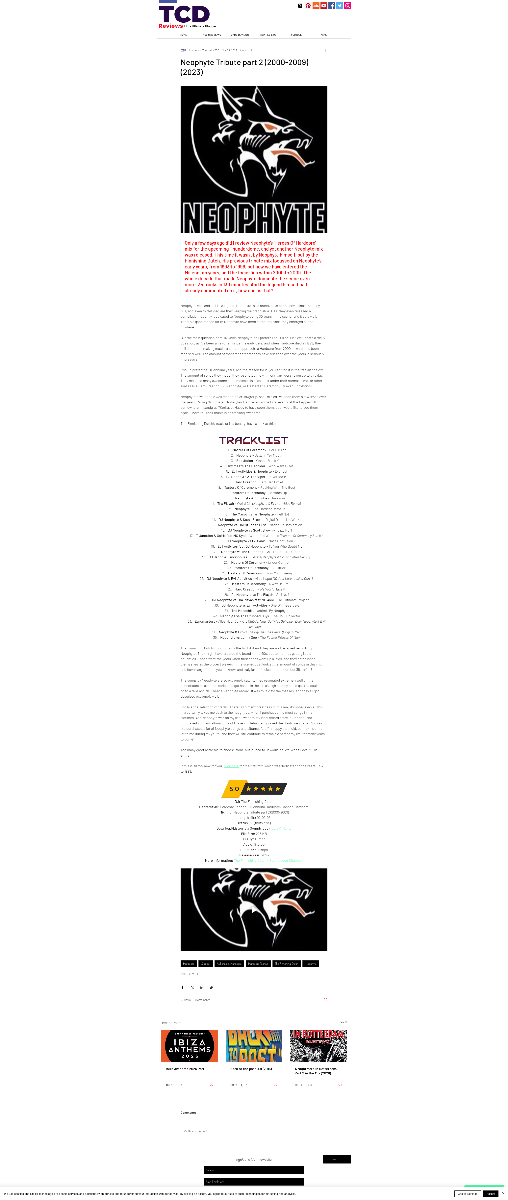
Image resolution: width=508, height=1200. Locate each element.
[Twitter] (339, 5)
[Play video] (254, 909)
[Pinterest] (308, 5)
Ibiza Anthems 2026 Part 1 (186, 1068)
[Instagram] (347, 5)
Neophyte (311, 963)
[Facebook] (331, 5)
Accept (491, 1194)
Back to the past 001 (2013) (251, 1068)
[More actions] (325, 50)
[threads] (300, 5)
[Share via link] (212, 987)
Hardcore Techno (258, 963)
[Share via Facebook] (182, 987)
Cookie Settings (467, 1194)
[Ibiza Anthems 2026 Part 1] (189, 1046)
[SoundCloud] (316, 5)
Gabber (205, 963)
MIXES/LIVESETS (191, 974)
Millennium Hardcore (229, 963)
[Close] (503, 1193)
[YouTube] (323, 5)
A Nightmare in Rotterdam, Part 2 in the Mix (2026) (316, 1070)
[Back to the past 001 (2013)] (254, 1046)
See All (343, 1022)
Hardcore (188, 963)
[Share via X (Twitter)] (192, 987)
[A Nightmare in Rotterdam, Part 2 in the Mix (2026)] (318, 1046)
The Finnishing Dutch (286, 963)
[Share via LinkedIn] (202, 987)
